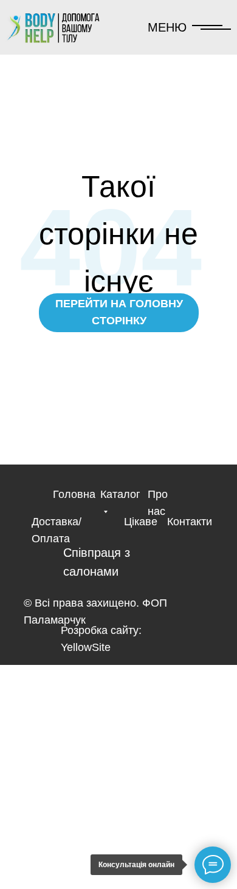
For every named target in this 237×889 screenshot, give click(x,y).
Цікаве (140, 522)
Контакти (189, 522)
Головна (74, 494)
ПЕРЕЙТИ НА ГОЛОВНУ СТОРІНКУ (119, 312)
